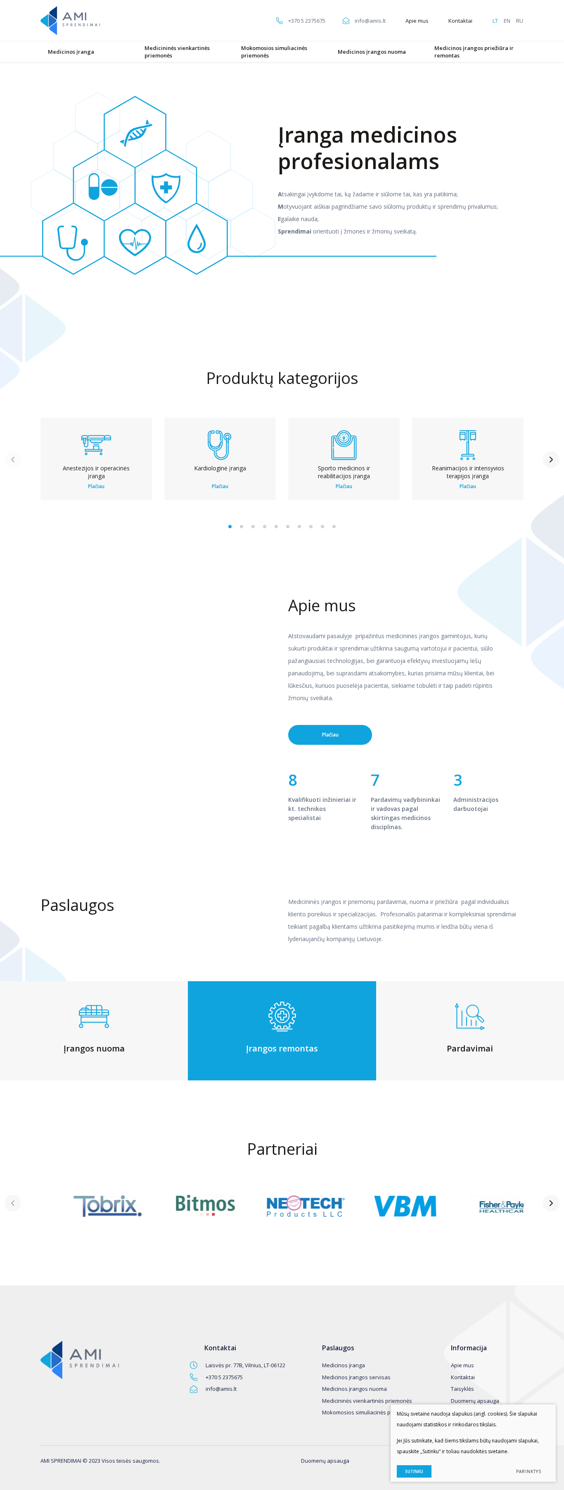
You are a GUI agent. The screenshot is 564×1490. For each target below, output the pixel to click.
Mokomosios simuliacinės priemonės (274, 51)
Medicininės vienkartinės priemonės (177, 51)
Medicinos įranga (71, 51)
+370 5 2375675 (224, 1377)
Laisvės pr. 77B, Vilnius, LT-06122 (245, 1365)
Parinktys (528, 1471)
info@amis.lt (221, 1388)
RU (519, 20)
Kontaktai (460, 20)
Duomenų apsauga (475, 1400)
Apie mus (417, 20)
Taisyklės (462, 1388)
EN (507, 20)
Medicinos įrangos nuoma (372, 51)
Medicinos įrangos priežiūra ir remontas (474, 51)
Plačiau (330, 734)
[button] (230, 526)
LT (495, 20)
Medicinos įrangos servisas (356, 1377)
